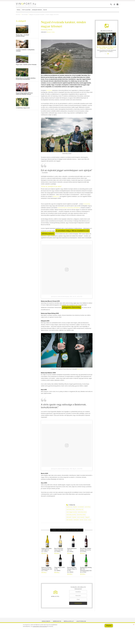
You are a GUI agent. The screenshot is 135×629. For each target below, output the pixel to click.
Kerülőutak (25, 14)
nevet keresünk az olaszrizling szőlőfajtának (69, 207)
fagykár (87, 517)
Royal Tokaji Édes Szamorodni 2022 (58, 549)
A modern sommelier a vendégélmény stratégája (25, 50)
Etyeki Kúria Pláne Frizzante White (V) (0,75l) (72, 569)
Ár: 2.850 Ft (70, 572)
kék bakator (69, 519)
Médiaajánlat (69, 621)
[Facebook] (114, 4)
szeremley (87, 507)
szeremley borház (71, 514)
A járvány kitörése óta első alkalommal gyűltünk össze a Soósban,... (106, 49)
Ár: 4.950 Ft (70, 551)
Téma (18, 10)
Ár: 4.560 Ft (57, 551)
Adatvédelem (81, 621)
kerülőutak (81, 507)
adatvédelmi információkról (40, 626)
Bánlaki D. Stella (51, 32)
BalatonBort (80, 369)
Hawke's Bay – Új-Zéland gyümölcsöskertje (22, 35)
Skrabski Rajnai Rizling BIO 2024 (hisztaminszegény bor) (86, 569)
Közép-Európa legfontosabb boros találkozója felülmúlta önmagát (24, 93)
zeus (89, 519)
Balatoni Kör (56, 196)
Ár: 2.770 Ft (44, 570)
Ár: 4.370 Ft (83, 572)
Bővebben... (44, 553)
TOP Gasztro (26, 10)
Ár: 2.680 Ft (57, 570)
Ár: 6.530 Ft (83, 551)
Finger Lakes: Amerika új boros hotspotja (26, 64)
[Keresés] (111, 4)
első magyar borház (71, 512)
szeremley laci (79, 509)
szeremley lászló (81, 514)
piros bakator (81, 517)
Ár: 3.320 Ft (44, 551)
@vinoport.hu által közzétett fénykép (60, 296)
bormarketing (86, 204)
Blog (45, 10)
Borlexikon (46, 621)
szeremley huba (70, 509)
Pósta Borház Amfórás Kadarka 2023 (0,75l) (85, 549)
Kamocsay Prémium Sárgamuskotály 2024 (46, 568)
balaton (75, 507)
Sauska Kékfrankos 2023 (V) (72, 549)
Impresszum (57, 621)
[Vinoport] (117, 4)
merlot (81, 519)
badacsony (69, 507)
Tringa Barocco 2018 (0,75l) (59, 568)
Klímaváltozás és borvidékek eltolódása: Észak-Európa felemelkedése (26, 78)
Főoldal (18, 14)
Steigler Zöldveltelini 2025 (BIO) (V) (46, 549)
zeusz (85, 519)
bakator (74, 517)
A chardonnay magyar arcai (23, 108)
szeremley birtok (82, 512)
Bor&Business (37, 10)
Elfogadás (108, 625)
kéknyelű (68, 517)
